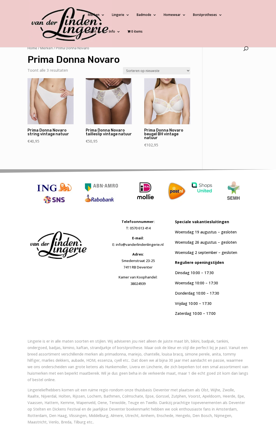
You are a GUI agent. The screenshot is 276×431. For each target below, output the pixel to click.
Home (32, 48)
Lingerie (118, 15)
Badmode (144, 15)
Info (112, 32)
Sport (92, 32)
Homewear (172, 15)
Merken (93, 15)
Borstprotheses (205, 15)
